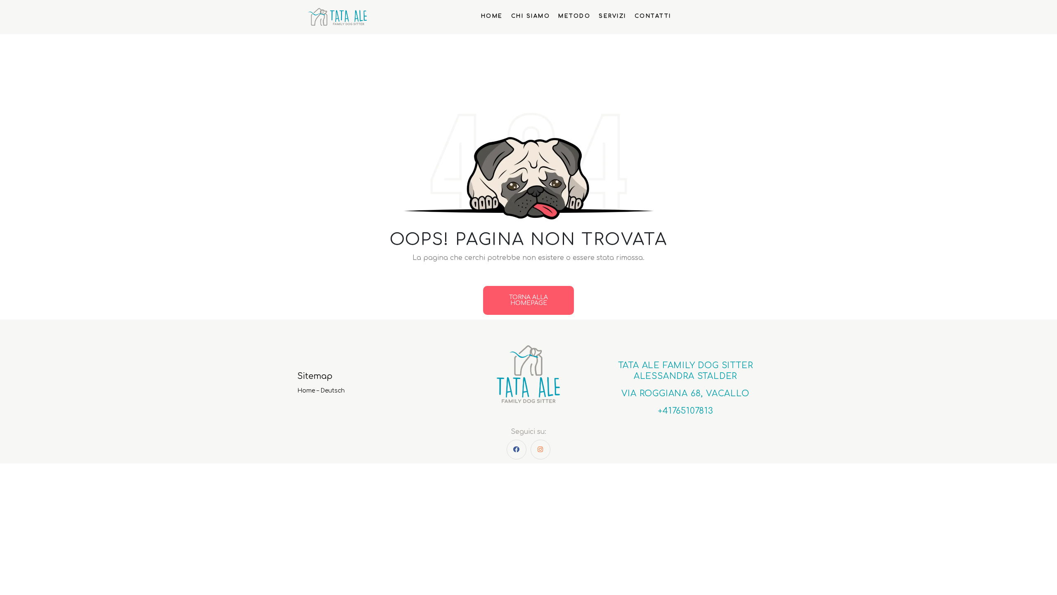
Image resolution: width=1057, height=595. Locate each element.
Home (492, 16)
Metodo (574, 16)
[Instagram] (540, 449)
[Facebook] (516, 449)
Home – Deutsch (321, 391)
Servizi (612, 16)
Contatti (653, 16)
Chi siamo (530, 16)
